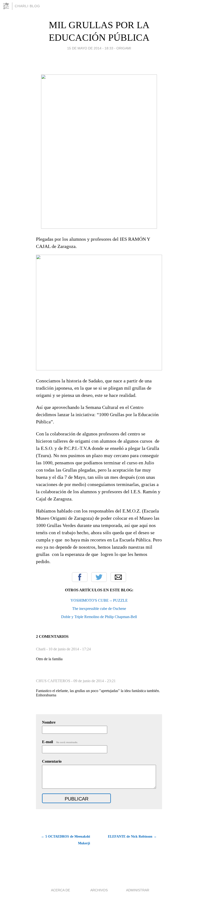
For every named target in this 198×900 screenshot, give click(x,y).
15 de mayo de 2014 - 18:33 (90, 48)
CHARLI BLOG (27, 6)
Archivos (99, 890)
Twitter (99, 577)
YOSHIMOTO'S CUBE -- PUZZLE (99, 600)
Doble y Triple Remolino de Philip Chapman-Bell (99, 617)
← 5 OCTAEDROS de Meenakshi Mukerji (65, 840)
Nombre (49, 722)
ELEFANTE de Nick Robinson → (132, 836)
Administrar (137, 890)
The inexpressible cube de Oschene (99, 609)
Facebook (79, 577)
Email (118, 577)
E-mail (60, 742)
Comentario (52, 761)
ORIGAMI (123, 48)
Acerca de (60, 890)
